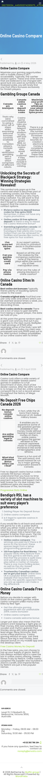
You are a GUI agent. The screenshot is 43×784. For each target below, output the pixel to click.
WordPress (21, 776)
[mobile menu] (40, 3)
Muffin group (32, 772)
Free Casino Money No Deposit (17, 646)
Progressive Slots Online (13, 490)
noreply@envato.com (30, 751)
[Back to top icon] (21, 767)
